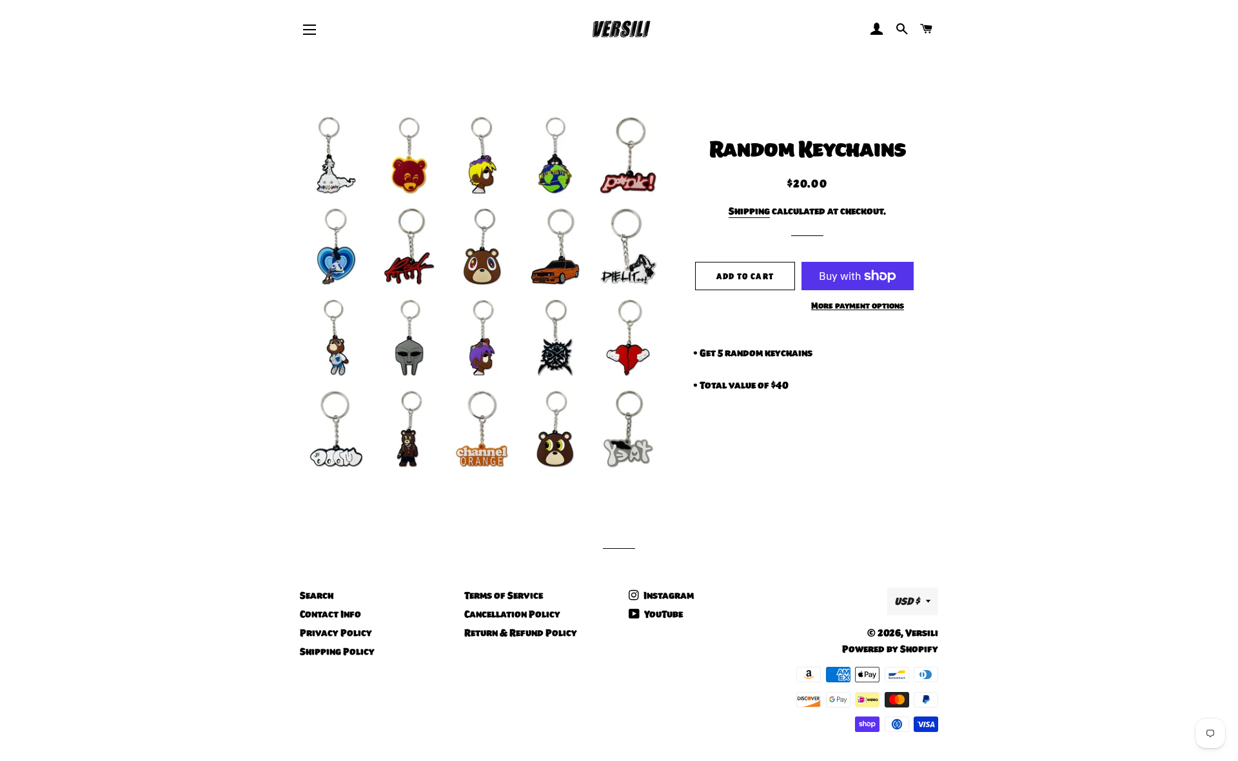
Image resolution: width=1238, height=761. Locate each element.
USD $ (906, 601)
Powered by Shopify (890, 648)
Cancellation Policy (512, 614)
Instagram (668, 595)
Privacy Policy (336, 632)
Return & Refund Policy (520, 632)
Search (316, 595)
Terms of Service (503, 595)
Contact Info (330, 614)
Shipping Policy (337, 651)
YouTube (662, 614)
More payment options (857, 305)
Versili (921, 632)
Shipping (749, 210)
